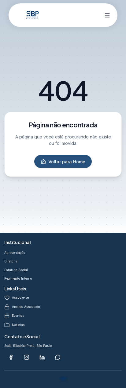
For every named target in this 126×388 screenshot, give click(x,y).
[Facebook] (11, 357)
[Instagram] (26, 357)
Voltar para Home (66, 161)
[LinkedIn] (42, 357)
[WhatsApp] (58, 357)
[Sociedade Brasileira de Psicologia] (32, 15)
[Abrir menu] (107, 15)
